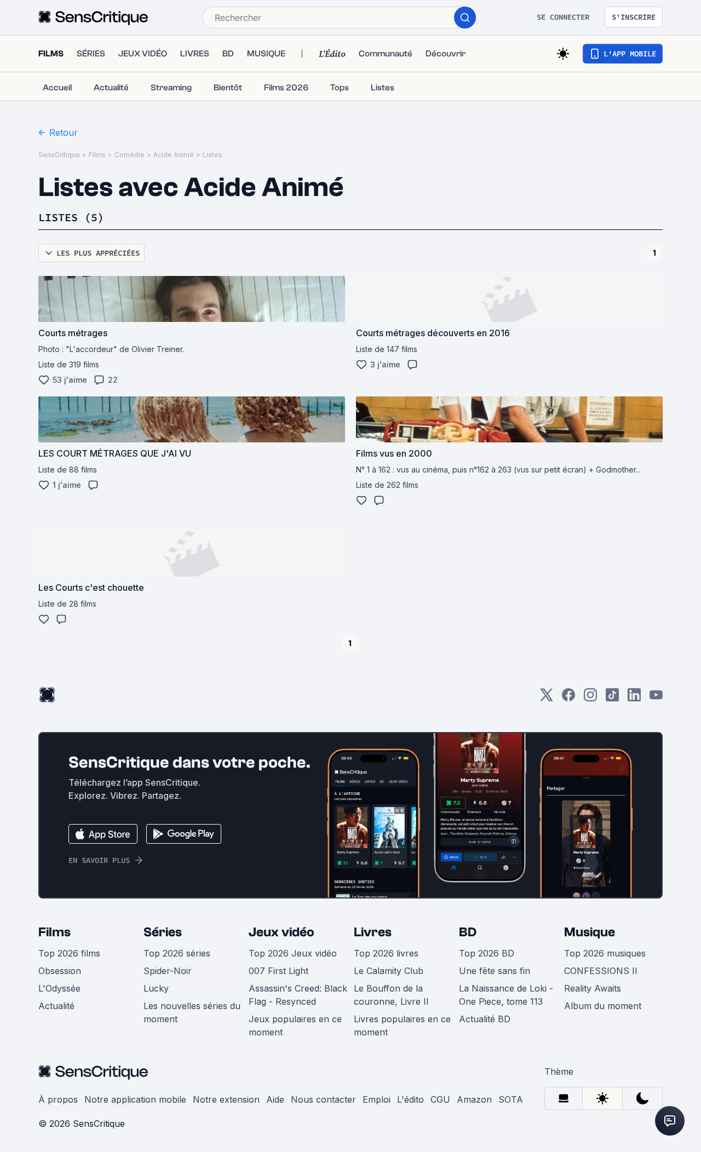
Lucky (156, 988)
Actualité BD (484, 1018)
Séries (162, 932)
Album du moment (602, 1005)
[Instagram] (590, 698)
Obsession (59, 970)
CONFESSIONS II (600, 970)
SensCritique (59, 155)
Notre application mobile (135, 1099)
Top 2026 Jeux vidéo (293, 953)
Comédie (129, 155)
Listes (212, 155)
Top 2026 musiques (605, 953)
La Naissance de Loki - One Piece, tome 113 (506, 995)
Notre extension (226, 1099)
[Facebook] (568, 698)
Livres (373, 932)
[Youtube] (656, 698)
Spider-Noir (167, 970)
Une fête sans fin (494, 970)
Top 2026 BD (486, 953)
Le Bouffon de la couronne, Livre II (391, 995)
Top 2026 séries (176, 953)
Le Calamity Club (388, 970)
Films (97, 155)
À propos (58, 1099)
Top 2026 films (69, 953)
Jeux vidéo (281, 932)
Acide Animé (173, 155)
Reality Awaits (592, 988)
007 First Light (278, 970)
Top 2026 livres (386, 953)
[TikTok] (612, 698)
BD (467, 932)
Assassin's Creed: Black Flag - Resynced (298, 995)
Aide (275, 1099)
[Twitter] (546, 698)
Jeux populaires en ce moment (295, 1025)
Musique (589, 932)
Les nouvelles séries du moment (191, 1012)
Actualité (56, 1005)
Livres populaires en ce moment (402, 1025)
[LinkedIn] (634, 698)
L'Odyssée (59, 988)
